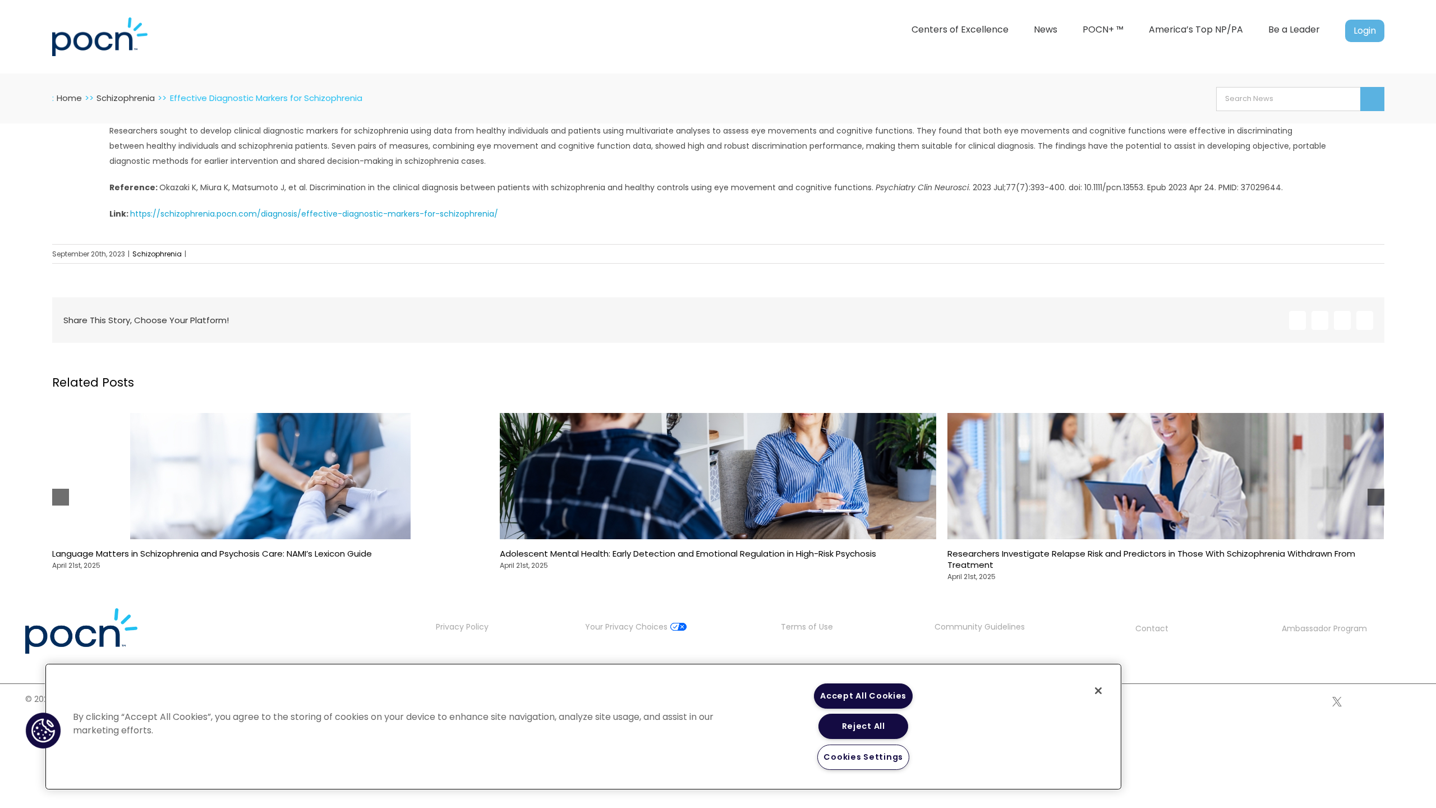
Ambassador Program (1324, 628)
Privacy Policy (462, 626)
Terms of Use (807, 626)
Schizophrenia (157, 254)
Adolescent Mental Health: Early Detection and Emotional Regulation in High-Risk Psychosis (688, 553)
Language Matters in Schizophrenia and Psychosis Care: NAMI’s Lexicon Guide (212, 553)
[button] (43, 731)
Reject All (863, 726)
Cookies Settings (863, 757)
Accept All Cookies (863, 695)
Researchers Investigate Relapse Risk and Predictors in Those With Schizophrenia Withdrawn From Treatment (1151, 559)
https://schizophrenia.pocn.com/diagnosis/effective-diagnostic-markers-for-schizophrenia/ (314, 213)
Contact (1151, 628)
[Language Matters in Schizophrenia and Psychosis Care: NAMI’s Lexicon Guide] (270, 418)
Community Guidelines (980, 626)
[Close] (1098, 690)
